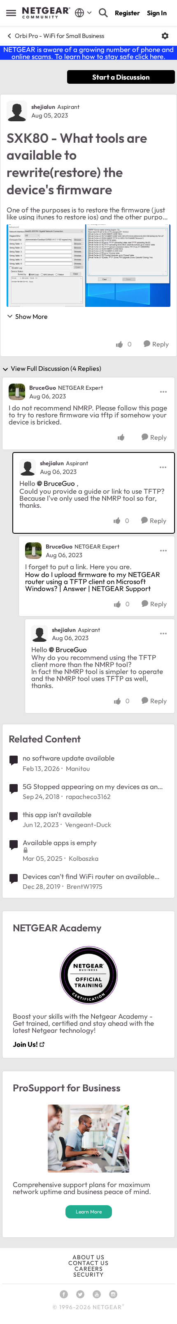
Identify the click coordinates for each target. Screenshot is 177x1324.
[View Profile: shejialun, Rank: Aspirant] (17, 111)
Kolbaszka (83, 858)
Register (127, 13)
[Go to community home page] (46, 13)
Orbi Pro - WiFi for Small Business (59, 36)
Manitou (78, 768)
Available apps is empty (60, 842)
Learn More (89, 1212)
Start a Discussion (121, 77)
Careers (89, 1268)
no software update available (68, 758)
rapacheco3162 (88, 796)
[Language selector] (83, 13)
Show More (31, 316)
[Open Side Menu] (11, 13)
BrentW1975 (84, 886)
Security (88, 1274)
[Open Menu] (165, 36)
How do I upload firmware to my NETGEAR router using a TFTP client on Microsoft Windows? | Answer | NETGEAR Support (92, 581)
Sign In (157, 13)
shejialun (43, 107)
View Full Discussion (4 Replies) (56, 368)
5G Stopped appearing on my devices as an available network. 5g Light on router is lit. (90, 786)
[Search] (103, 13)
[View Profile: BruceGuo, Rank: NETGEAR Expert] (17, 392)
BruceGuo (42, 388)
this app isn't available (57, 814)
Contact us (88, 1263)
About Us (88, 1257)
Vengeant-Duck (88, 824)
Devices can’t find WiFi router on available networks (88, 876)
